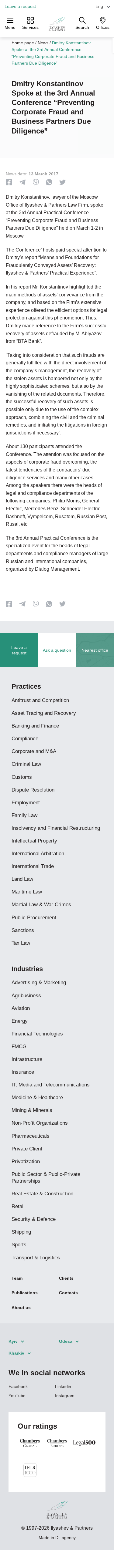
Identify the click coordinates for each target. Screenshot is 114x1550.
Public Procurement (34, 917)
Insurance (23, 1072)
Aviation (21, 1008)
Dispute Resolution (33, 790)
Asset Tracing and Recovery (44, 713)
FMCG (19, 1046)
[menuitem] (100, 6)
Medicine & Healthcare (37, 1097)
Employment (26, 802)
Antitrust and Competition (40, 700)
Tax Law (21, 943)
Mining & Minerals (32, 1110)
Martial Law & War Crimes (41, 904)
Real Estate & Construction (42, 1194)
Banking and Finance (35, 726)
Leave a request (20, 6)
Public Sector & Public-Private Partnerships (46, 1177)
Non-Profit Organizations (40, 1123)
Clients (66, 1278)
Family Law (24, 815)
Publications (25, 1292)
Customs (22, 777)
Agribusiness (26, 995)
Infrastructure (27, 1059)
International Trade (33, 866)
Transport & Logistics (36, 1258)
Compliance (25, 738)
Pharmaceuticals (31, 1136)
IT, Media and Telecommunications (51, 1085)
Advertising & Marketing (39, 982)
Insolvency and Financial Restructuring (56, 828)
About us (21, 1307)
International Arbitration (38, 853)
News (43, 42)
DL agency (65, 1537)
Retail (18, 1206)
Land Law (22, 879)
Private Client (27, 1149)
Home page (23, 42)
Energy (20, 1021)
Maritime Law (27, 892)
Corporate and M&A (34, 751)
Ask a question (57, 650)
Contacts (68, 1292)
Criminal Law (26, 764)
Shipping (21, 1232)
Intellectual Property (34, 841)
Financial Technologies (37, 1034)
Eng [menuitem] (99, 6)
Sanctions (23, 930)
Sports (19, 1245)
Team (17, 1278)
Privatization (26, 1161)
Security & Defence (34, 1219)
